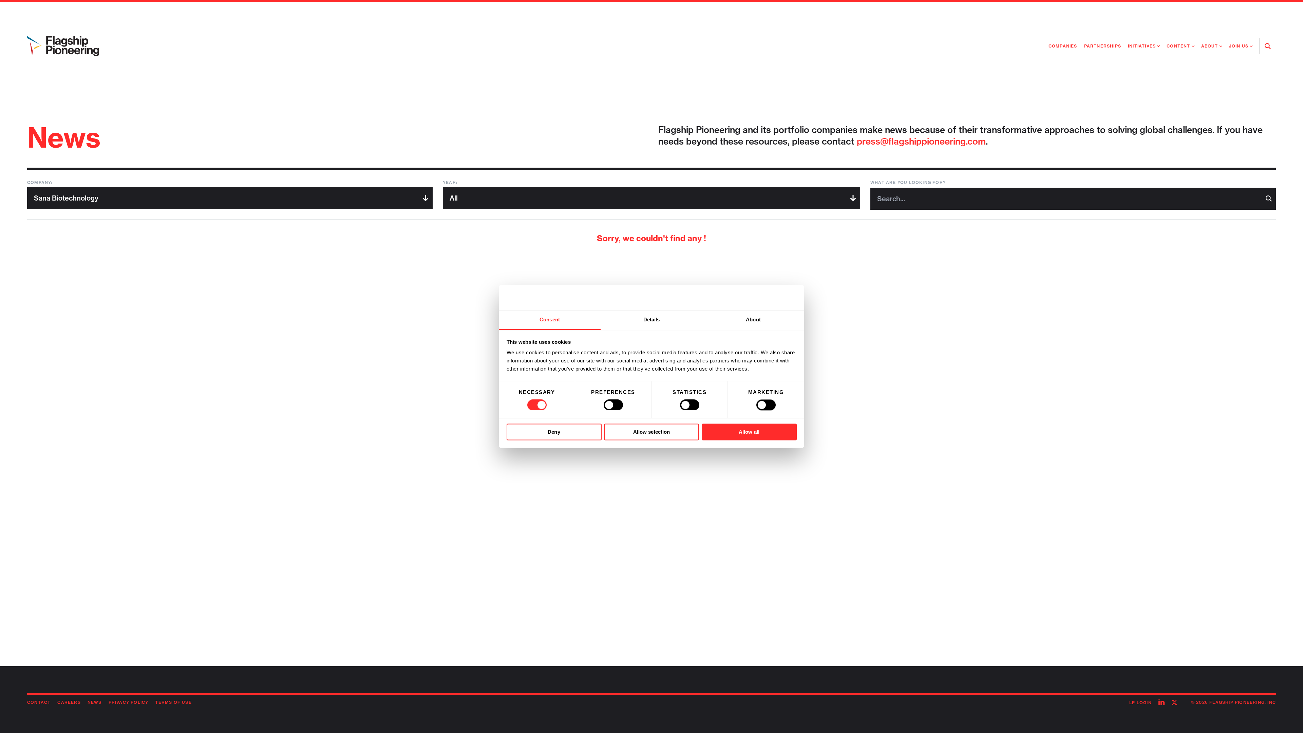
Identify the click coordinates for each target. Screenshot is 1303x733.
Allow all (749, 432)
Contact (39, 702)
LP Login (1140, 702)
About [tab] (753, 319)
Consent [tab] (550, 319)
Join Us (1238, 46)
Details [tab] (651, 319)
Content (1178, 46)
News (95, 702)
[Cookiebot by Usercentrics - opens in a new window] (767, 298)
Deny (554, 432)
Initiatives (1142, 46)
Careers (68, 702)
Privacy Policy (129, 702)
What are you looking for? (908, 182)
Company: (40, 182)
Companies (1063, 46)
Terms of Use (173, 702)
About (1209, 46)
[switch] (613, 405)
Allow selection (651, 432)
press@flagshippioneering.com (921, 141)
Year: (450, 182)
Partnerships (1102, 46)
